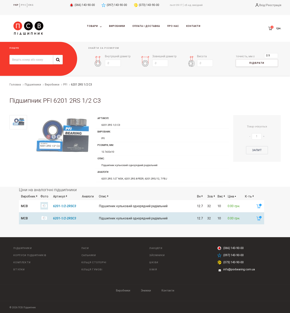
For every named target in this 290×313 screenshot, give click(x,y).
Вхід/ (262, 5)
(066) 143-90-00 (85, 5)
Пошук (14, 48)
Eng (31, 5)
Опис (102, 196)
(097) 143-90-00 (117, 5)
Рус (23, 5)
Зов (210, 196)
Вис (220, 196)
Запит (257, 150)
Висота (202, 56)
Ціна (231, 196)
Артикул (59, 196)
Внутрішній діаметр (118, 56)
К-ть (248, 196)
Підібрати (256, 63)
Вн (199, 196)
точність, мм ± (245, 56)
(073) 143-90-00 (149, 5)
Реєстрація (273, 5)
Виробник (28, 196)
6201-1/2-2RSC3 (64, 206)
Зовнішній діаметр (164, 56)
